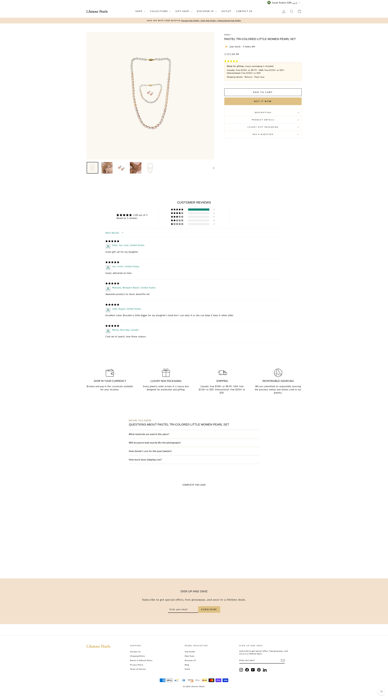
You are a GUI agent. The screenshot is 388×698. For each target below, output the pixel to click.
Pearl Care (189, 656)
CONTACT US (244, 11)
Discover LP (190, 660)
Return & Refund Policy (141, 660)
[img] (112, 241)
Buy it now (263, 101)
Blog (187, 665)
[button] (231, 61)
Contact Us (135, 651)
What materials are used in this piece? (149, 434)
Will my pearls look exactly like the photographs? (155, 442)
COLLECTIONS (159, 11)
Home (227, 34)
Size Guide (190, 651)
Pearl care (259, 77)
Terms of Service (138, 669)
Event (187, 669)
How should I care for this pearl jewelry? (150, 451)
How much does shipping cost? (145, 459)
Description (263, 112)
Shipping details (235, 77)
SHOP (139, 11)
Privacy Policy (136, 665)
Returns (249, 77)
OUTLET (226, 11)
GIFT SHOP (183, 11)
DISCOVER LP (206, 11)
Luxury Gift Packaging (263, 127)
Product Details (263, 120)
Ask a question (263, 134)
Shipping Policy (137, 656)
